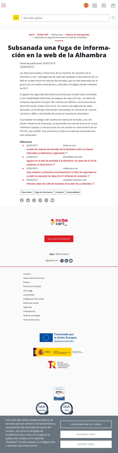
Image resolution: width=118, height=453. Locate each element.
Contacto (27, 274)
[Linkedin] (66, 260)
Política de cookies (31, 303)
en (16, 17)
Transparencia (29, 311)
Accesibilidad (28, 294)
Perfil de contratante (31, 315)
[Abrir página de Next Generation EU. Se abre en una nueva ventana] (59, 338)
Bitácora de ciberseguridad (77, 34)
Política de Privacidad (32, 286)
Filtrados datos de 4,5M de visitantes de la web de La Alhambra (59, 183)
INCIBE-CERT (42, 34)
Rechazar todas (86, 434)
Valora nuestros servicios (33, 278)
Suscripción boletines (59, 238)
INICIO (31, 34)
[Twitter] (62, 260)
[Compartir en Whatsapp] (46, 200)
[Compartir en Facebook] (22, 200)
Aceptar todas (86, 444)
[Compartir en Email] (52, 200)
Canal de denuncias (31, 319)
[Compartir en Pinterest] (40, 200)
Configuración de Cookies (86, 424)
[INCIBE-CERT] (59, 222)
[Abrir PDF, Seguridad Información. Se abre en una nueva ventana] (42, 409)
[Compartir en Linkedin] (28, 200)
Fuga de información (44, 192)
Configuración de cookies (33, 299)
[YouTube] (71, 260)
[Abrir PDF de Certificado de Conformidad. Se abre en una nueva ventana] (59, 392)
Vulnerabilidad (73, 192)
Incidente (59, 192)
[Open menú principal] (3, 4)
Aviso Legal (27, 290)
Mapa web (27, 307)
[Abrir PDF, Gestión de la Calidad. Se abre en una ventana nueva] (66, 409)
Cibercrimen (26, 192)
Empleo (26, 282)
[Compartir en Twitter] (34, 200)
